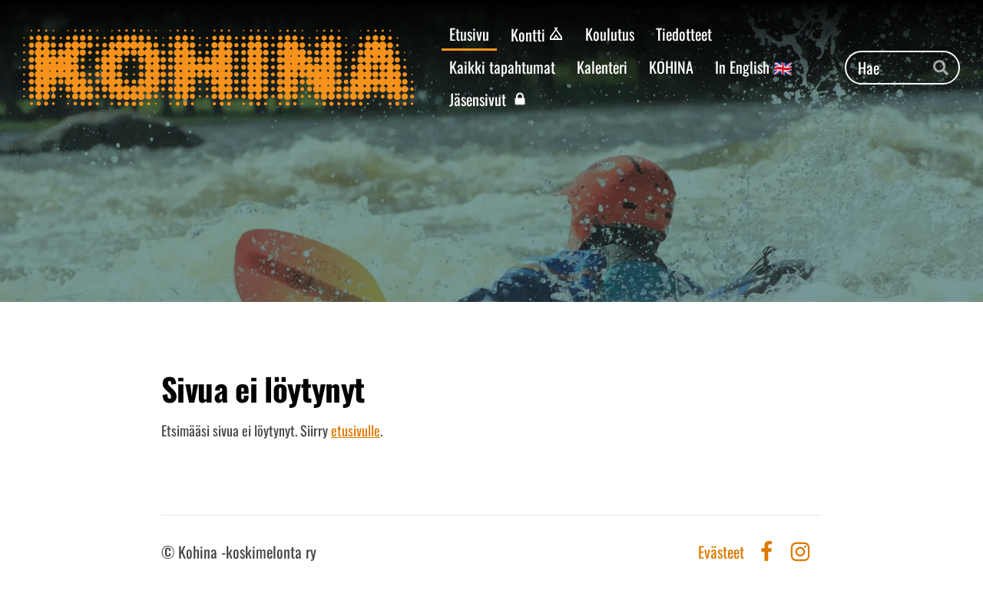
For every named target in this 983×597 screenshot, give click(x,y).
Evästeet (721, 551)
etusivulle (355, 430)
